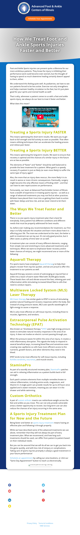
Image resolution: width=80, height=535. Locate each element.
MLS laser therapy (18, 299)
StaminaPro (56, 369)
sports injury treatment (43, 422)
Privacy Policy (32, 523)
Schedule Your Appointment (40, 18)
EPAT (44, 329)
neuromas (30, 359)
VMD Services (45, 526)
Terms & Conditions (46, 523)
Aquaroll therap (46, 264)
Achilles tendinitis (17, 359)
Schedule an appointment (21, 458)
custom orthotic (25, 400)
